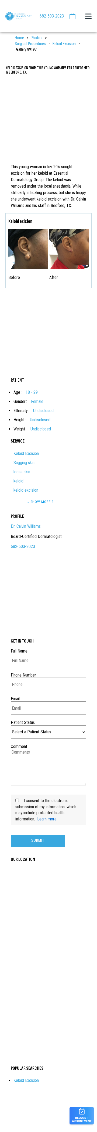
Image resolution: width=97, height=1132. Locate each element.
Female (37, 401)
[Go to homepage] (16, 16)
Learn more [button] (47, 819)
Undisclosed (43, 410)
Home (19, 38)
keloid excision (25, 490)
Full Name (19, 651)
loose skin (21, 471)
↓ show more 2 (40, 502)
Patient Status (23, 722)
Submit (37, 840)
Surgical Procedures (30, 44)
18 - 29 (32, 392)
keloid (18, 481)
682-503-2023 (52, 16)
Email (15, 698)
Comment (19, 746)
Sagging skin (23, 462)
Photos (36, 38)
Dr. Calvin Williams (26, 526)
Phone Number (23, 675)
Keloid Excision (64, 44)
